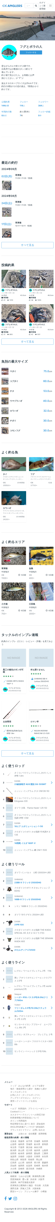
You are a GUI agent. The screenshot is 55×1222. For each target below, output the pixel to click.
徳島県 (29, 1162)
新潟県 (13, 1150)
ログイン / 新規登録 (42, 5)
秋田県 (45, 1141)
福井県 (37, 1150)
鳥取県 (23, 1159)
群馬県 (45, 1144)
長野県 (13, 1153)
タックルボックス (18, 1092)
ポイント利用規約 (18, 1120)
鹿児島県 (30, 1168)
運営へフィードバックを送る (23, 1101)
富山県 (21, 1150)
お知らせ (22, 1133)
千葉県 (21, 1147)
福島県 (21, 1144)
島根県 (31, 1159)
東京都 (29, 1147)
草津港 (18, 175)
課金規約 (41, 1124)
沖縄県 (39, 1168)
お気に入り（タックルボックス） (25, 1095)
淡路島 (13, 1182)
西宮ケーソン (16, 1191)
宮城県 (37, 1141)
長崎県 (37, 1165)
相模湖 (13, 1176)
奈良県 (45, 1156)
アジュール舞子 (31, 1191)
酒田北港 (14, 1188)
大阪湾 (41, 1179)
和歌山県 (14, 1159)
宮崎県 (21, 1168)
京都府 (21, 1156)
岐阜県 (21, 1153)
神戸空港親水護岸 (26, 1182)
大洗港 (46, 1185)
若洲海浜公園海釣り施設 (21, 1185)
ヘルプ (13, 1108)
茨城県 (29, 1144)
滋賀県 (13, 1156)
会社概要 (32, 1133)
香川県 (37, 1162)
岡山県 (39, 1159)
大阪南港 (36, 1188)
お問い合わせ (39, 1130)
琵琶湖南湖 (15, 1179)
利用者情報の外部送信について (24, 1117)
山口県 (21, 1162)
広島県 (13, 1162)
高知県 (13, 1165)
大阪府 (29, 1156)
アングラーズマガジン (20, 1098)
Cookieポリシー (17, 1111)
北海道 (13, 1141)
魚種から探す (41, 1088)
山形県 (13, 1144)
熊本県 (45, 1165)
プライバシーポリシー (38, 1108)
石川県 (29, 1150)
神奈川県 (38, 1147)
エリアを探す (38, 1085)
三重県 (45, 1153)
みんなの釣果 (24, 1085)
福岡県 (21, 1165)
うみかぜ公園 (24, 1176)
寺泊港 (38, 1185)
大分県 (13, 1168)
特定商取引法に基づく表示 (22, 1124)
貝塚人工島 (25, 1188)
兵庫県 (37, 1156)
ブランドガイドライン (20, 1130)
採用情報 (42, 1133)
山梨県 (45, 1150)
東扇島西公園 (38, 1176)
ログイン (37, 1098)
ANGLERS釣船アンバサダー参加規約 (27, 1127)
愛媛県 (45, 1162)
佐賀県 (29, 1165)
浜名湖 (33, 1179)
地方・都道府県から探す (21, 1088)
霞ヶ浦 (25, 1179)
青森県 (21, 1141)
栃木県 (37, 1144)
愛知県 (37, 1153)
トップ (13, 1085)
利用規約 (22, 1108)
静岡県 (29, 1153)
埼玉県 (13, 1147)
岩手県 (29, 1141)
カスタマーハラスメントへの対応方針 (27, 1114)
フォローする (31, 52)
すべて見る (27, 244)
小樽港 (43, 1191)
